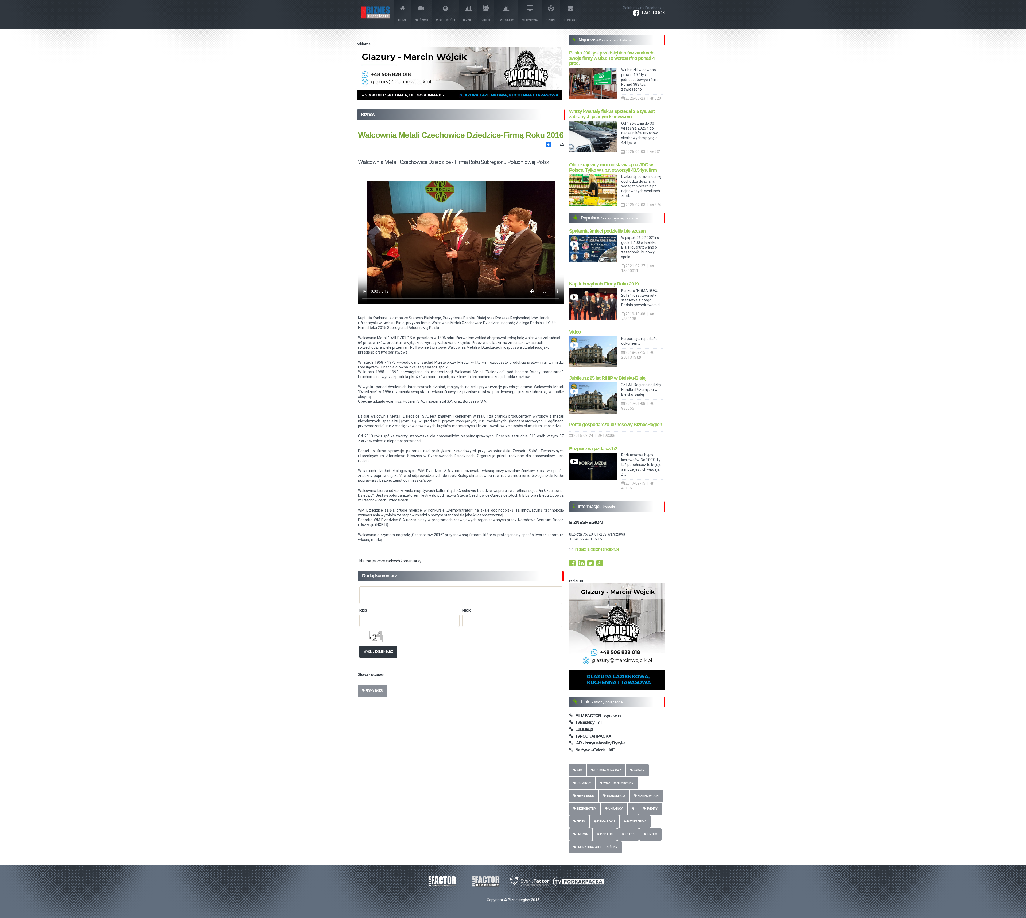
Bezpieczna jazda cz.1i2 (593, 448)
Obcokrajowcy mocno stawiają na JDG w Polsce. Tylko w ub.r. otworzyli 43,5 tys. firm (613, 167)
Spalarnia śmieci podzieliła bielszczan (607, 231)
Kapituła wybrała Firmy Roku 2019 (604, 284)
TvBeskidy (506, 20)
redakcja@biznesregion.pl (597, 549)
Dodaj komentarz (379, 575)
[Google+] (599, 564)
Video (485, 20)
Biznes (468, 20)
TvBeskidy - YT (587, 722)
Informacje (589, 506)
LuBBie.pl (583, 729)
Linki (586, 701)
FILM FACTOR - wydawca (597, 715)
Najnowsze (590, 39)
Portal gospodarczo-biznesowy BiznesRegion (615, 424)
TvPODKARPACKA (592, 736)
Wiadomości (445, 20)
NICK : (467, 611)
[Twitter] (590, 564)
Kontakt (570, 20)
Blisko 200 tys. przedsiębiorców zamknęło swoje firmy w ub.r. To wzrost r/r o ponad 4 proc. (612, 58)
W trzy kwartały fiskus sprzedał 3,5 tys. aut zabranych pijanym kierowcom (612, 114)
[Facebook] (572, 564)
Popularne (592, 218)
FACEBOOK (652, 12)
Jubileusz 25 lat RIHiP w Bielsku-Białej (607, 378)
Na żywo (421, 20)
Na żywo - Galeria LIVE (594, 750)
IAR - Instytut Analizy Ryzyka (599, 743)
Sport (551, 20)
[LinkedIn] (581, 564)
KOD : (364, 611)
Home (402, 20)
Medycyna (530, 20)
